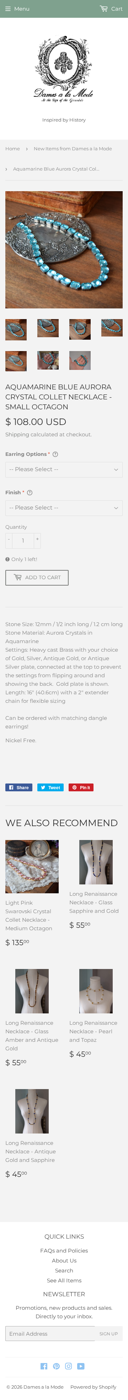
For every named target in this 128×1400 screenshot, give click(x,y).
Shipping (17, 434)
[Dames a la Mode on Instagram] (68, 1367)
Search (64, 1270)
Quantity (16, 527)
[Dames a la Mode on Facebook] (44, 1367)
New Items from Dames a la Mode (73, 148)
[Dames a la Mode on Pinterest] (56, 1367)
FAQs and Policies (64, 1250)
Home (12, 148)
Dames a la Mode (43, 1387)
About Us (64, 1260)
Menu (22, 8)
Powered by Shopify (93, 1387)
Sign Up (109, 1333)
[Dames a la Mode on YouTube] (81, 1367)
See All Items (64, 1280)
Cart (116, 8)
